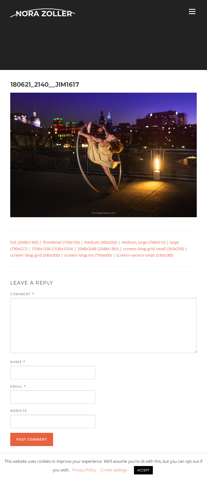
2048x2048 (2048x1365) (98, 248)
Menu (192, 11)
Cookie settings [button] (113, 470)
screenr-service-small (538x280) (144, 255)
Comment (22, 294)
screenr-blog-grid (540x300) (35, 255)
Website (18, 410)
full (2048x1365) (24, 242)
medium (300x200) (100, 242)
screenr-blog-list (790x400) (88, 255)
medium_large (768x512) (143, 242)
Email (18, 386)
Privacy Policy (84, 470)
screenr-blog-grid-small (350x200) (153, 248)
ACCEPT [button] (143, 470)
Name (17, 361)
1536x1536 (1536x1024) (52, 248)
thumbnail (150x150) (61, 242)
